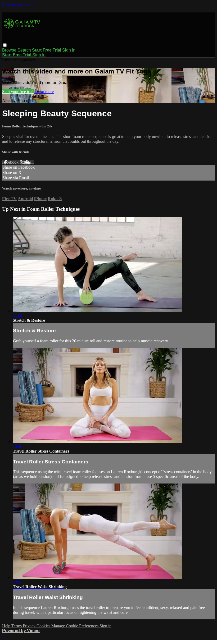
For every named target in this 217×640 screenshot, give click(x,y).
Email (29, 162)
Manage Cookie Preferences (75, 626)
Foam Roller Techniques (20, 126)
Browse (9, 50)
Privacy (30, 626)
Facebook (11, 162)
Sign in (68, 50)
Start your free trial (18, 91)
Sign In (39, 55)
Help (6, 626)
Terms (17, 626)
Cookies (44, 626)
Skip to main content (19, 4)
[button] (5, 45)
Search (24, 50)
